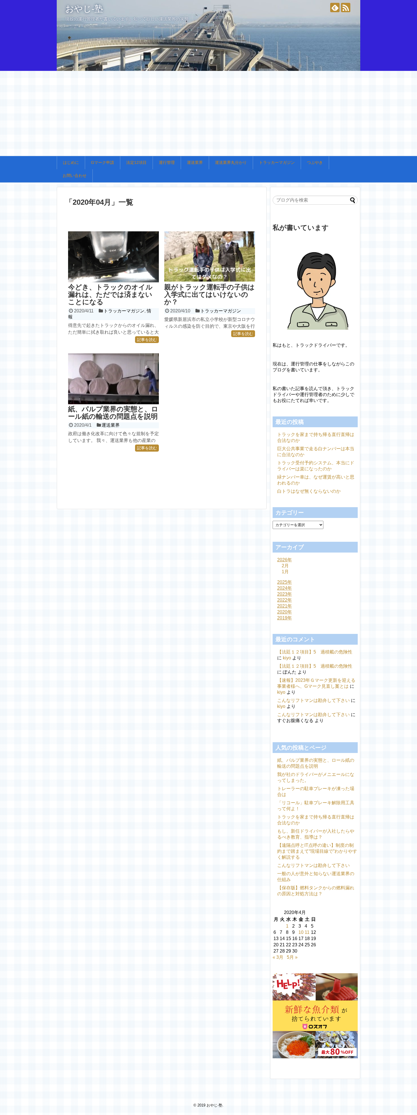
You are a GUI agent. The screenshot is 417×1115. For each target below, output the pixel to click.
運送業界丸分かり (231, 162)
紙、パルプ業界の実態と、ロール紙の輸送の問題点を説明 (113, 412)
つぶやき (315, 162)
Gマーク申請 (102, 162)
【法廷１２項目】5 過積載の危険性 (314, 651)
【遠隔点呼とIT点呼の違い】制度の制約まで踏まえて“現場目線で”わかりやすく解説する (317, 851)
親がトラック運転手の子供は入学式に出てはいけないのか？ (209, 294)
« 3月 (278, 957)
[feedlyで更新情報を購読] (335, 7)
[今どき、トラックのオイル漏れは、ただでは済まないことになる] (113, 256)
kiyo (287, 657)
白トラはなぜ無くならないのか (309, 491)
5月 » (292, 957)
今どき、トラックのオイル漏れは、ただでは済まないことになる (110, 294)
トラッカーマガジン (277, 162)
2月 (285, 565)
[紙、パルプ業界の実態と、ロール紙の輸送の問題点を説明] (113, 378)
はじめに (71, 162)
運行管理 (167, 162)
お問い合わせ (75, 175)
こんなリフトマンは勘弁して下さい (313, 700)
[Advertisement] (208, 113)
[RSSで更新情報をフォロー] (345, 7)
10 (301, 932)
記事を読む (147, 339)
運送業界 (195, 162)
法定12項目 (136, 162)
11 (307, 932)
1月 (285, 571)
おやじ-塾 (84, 8)
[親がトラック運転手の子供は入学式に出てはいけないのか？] (209, 256)
